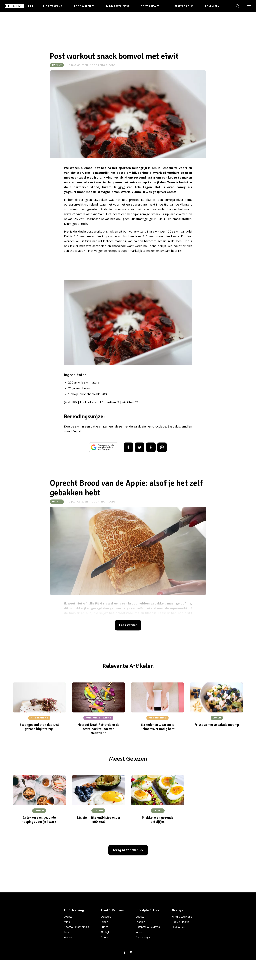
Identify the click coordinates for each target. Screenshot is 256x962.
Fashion (140, 922)
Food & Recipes (84, 6)
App (162, 447)
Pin (151, 447)
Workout (69, 937)
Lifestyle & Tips (182, 6)
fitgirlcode (107, 65)
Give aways (143, 937)
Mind (67, 922)
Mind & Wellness (117, 6)
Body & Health (151, 6)
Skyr (149, 200)
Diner (104, 922)
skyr (121, 187)
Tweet (139, 447)
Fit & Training (52, 6)
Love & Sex (212, 6)
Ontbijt (57, 65)
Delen (128, 447)
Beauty (140, 916)
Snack (104, 937)
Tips (66, 932)
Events (68, 916)
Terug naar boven (125, 850)
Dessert (106, 916)
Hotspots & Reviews (148, 927)
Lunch (104, 927)
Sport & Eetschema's (76, 927)
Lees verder (128, 625)
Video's (140, 932)
